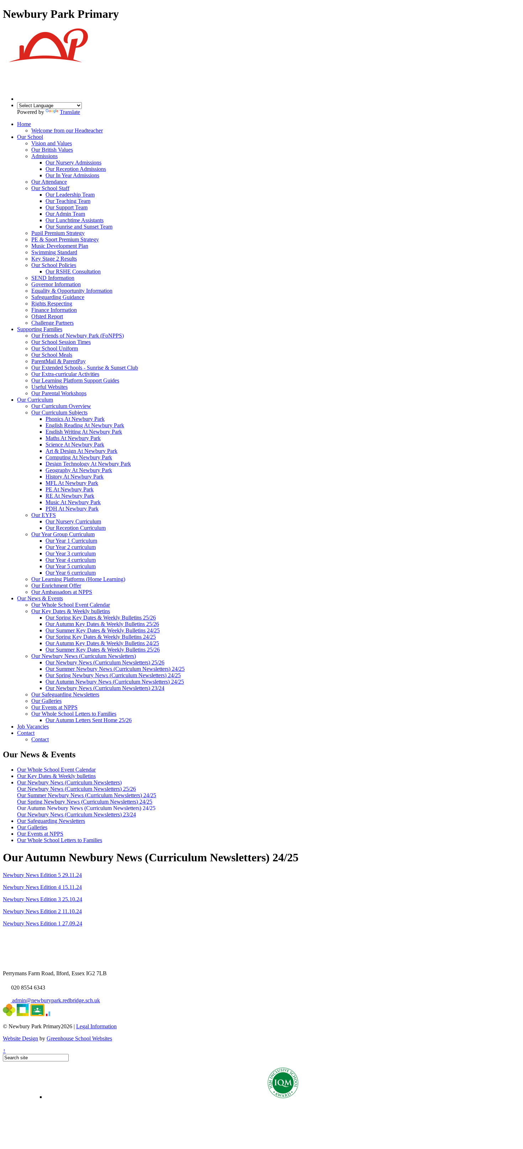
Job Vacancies (33, 727)
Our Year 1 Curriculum (71, 541)
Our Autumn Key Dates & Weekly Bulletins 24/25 (102, 643)
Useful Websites (49, 387)
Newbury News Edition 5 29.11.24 (42, 875)
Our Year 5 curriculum (71, 566)
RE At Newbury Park (70, 496)
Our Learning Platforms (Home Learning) (78, 579)
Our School (30, 137)
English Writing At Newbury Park (84, 432)
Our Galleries (46, 701)
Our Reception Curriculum (76, 528)
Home (24, 124)
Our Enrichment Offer (56, 586)
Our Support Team (67, 207)
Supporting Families (39, 329)
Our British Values (52, 150)
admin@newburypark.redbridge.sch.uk (55, 1000)
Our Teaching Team (68, 201)
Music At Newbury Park (73, 502)
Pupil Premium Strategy (58, 233)
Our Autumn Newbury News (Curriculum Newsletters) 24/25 (115, 682)
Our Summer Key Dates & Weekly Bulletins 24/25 (103, 630)
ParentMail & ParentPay (58, 361)
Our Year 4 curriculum (71, 560)
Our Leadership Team (70, 195)
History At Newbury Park (75, 477)
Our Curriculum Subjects (59, 412)
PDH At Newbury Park (72, 509)
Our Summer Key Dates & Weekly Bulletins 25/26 (103, 650)
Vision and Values (51, 143)
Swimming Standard (54, 252)
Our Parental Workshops (58, 393)
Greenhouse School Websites (79, 1038)
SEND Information (52, 278)
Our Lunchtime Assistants (75, 220)
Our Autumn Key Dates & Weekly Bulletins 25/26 (102, 624)
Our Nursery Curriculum (73, 521)
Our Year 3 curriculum (71, 553)
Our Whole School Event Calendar (70, 605)
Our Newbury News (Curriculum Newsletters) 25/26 (105, 662)
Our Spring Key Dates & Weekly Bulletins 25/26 (101, 618)
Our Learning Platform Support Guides (75, 380)
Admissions (44, 156)
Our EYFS (43, 515)
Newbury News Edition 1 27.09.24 (42, 923)
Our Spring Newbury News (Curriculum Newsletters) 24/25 (113, 675)
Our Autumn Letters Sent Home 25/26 (89, 720)
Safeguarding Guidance (57, 297)
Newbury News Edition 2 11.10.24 (42, 911)
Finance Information (54, 310)
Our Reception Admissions (76, 169)
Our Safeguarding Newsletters (65, 694)
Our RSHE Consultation (73, 271)
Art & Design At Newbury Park (81, 451)
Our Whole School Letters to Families (73, 714)
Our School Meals (51, 355)
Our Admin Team (65, 214)
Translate (70, 112)
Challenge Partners (52, 323)
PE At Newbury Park (70, 489)
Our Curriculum (35, 400)
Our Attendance (49, 182)
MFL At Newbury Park (72, 483)
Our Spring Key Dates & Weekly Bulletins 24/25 (101, 637)
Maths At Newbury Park (73, 438)
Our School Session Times (61, 342)
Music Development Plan (59, 246)
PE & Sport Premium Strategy (65, 239)
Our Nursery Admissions (73, 163)
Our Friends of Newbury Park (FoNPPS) (77, 336)
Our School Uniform (54, 348)
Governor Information (56, 284)
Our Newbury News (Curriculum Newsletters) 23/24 (105, 688)
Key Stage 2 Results (54, 259)
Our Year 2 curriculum (71, 547)
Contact (26, 733)
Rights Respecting (51, 304)
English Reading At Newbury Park (85, 425)
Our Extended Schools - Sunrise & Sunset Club (84, 368)
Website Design (20, 1038)
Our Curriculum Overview (61, 406)
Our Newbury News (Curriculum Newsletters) (83, 656)
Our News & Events (40, 598)
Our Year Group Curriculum (63, 534)
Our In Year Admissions (72, 175)
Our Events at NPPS (54, 707)
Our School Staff (50, 188)
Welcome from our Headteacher (67, 130)
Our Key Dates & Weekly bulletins (70, 611)
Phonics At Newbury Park (75, 419)
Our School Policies (53, 265)
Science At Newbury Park (75, 445)
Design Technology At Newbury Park (88, 464)
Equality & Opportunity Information (71, 291)
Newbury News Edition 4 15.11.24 (42, 887)
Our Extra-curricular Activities (65, 374)
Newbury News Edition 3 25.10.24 (42, 899)
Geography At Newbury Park (79, 470)
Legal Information (96, 1026)
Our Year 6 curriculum (71, 573)
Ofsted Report (47, 316)
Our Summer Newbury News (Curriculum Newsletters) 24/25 (115, 669)
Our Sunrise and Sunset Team (79, 227)
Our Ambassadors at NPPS (61, 592)
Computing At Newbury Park (79, 457)
